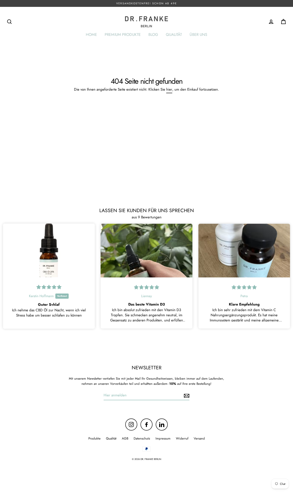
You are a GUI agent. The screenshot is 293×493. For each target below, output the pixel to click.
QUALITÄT (174, 34)
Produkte (94, 438)
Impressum (163, 438)
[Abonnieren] (186, 395)
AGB (125, 438)
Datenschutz (142, 438)
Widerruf (182, 438)
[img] (48, 287)
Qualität (111, 438)
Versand (199, 438)
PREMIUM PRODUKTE (123, 34)
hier (169, 89)
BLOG (153, 34)
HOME (91, 34)
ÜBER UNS (198, 34)
